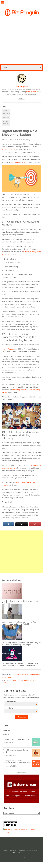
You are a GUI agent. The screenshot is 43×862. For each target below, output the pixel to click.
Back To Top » (22, 857)
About (6, 851)
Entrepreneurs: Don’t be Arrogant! (16, 739)
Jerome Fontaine (8, 349)
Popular (8, 726)
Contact (26, 853)
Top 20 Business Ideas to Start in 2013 (15, 751)
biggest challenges (9, 150)
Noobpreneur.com (32, 92)
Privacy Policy (17, 853)
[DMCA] (10, 827)
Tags (7, 734)
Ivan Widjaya (21, 86)
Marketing (26, 140)
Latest (7, 730)
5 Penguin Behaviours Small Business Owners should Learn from (16, 762)
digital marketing (6, 112)
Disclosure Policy (32, 851)
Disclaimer (21, 851)
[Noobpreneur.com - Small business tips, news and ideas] (21, 802)
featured (6, 117)
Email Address (20, 701)
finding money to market (20, 162)
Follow (21, 98)
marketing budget (6, 122)
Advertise (13, 851)
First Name (20, 708)
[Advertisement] (21, 41)
